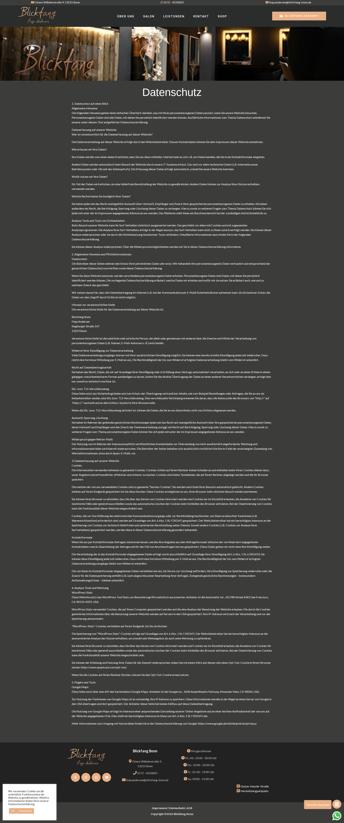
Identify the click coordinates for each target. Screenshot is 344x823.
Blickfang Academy (301, 16)
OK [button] (13, 810)
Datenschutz (177, 808)
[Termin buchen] (336, 804)
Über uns (125, 16)
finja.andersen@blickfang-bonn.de (290, 2)
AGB (189, 808)
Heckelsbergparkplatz (254, 791)
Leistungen (174, 16)
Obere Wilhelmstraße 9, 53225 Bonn (57, 2)
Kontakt (201, 16)
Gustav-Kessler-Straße (254, 786)
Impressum (159, 808)
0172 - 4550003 (173, 2)
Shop (222, 16)
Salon (148, 16)
